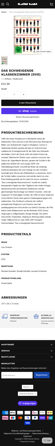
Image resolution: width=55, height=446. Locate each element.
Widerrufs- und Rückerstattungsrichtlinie (26, 431)
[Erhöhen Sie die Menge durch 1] (24, 94)
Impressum (27, 436)
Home (3, 12)
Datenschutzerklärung (40, 433)
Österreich (26, 394)
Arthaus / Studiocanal (14, 79)
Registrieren (42, 375)
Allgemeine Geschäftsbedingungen (17, 433)
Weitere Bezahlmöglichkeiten (27, 117)
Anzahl (4, 89)
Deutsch (26, 387)
